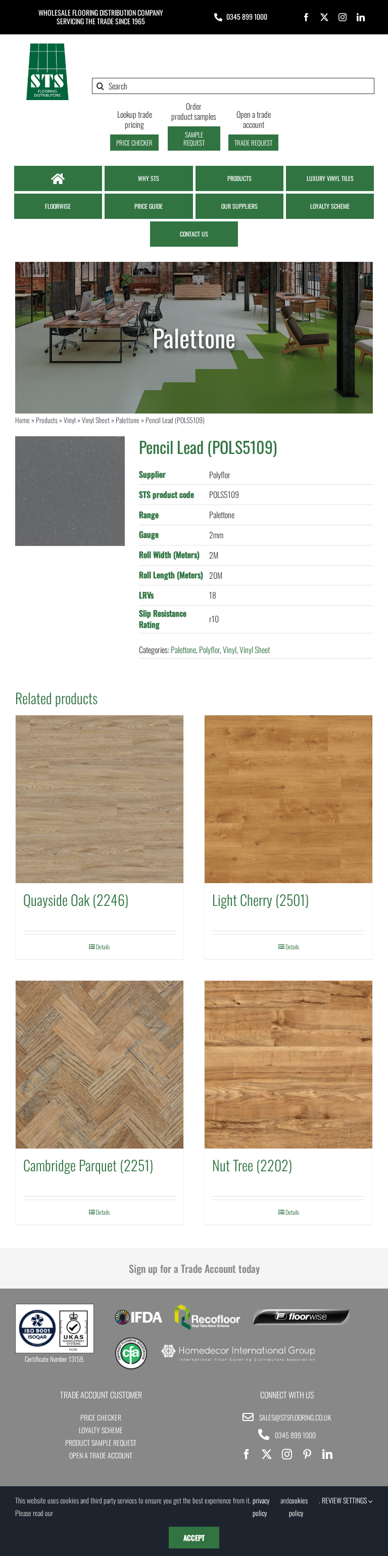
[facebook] (306, 17)
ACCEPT (194, 1537)
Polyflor (209, 650)
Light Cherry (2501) (260, 899)
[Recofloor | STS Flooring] (207, 1308)
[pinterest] (307, 1454)
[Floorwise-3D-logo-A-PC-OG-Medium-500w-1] (301, 1313)
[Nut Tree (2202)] (288, 1065)
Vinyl (70, 420)
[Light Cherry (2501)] (288, 799)
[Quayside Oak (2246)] (99, 799)
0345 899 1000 (246, 16)
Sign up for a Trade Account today (194, 1268)
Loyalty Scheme (101, 1430)
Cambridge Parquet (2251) (88, 1165)
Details (103, 946)
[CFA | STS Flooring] (131, 1341)
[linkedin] (361, 17)
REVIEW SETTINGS (345, 1500)
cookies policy (298, 1506)
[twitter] (324, 17)
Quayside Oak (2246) (75, 899)
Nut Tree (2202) (252, 1165)
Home (22, 420)
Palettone (127, 420)
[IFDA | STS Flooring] (139, 1313)
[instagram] (342, 17)
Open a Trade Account (100, 1455)
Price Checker (100, 1417)
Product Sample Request (100, 1442)
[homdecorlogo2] (237, 1346)
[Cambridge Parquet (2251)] (99, 1065)
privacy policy (261, 1506)
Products (47, 420)
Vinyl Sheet (96, 420)
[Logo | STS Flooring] (47, 46)
